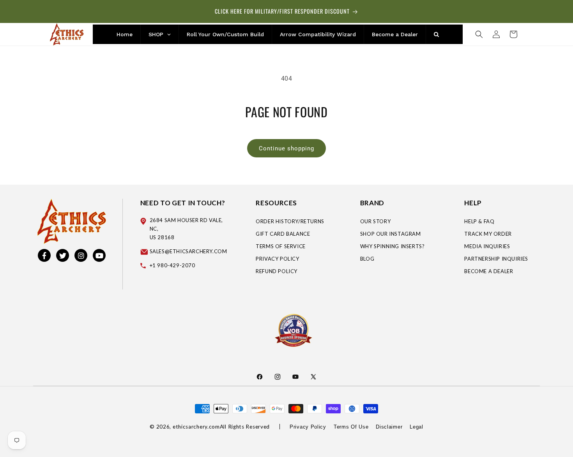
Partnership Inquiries (496, 259)
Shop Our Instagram (390, 234)
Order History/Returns (290, 221)
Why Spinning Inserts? (392, 246)
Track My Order (487, 234)
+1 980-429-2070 (172, 265)
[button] (479, 34)
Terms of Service (281, 246)
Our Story (375, 221)
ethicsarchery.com (196, 426)
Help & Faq (479, 221)
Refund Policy (276, 271)
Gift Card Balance (283, 234)
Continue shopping (286, 148)
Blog (367, 259)
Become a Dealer (488, 271)
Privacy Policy (277, 259)
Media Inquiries (487, 246)
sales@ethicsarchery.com (188, 251)
